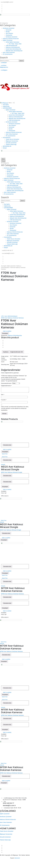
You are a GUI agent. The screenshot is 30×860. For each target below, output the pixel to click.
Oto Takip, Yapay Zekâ (15, 43)
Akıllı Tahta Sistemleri (9, 52)
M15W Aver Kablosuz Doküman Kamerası (12, 318)
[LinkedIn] (4, 347)
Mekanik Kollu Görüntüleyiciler (14, 50)
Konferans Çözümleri (8, 28)
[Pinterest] (4, 343)
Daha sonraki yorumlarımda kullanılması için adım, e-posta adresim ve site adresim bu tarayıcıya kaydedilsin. (15, 408)
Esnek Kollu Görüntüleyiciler (13, 49)
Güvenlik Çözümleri (12, 242)
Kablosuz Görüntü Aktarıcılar (11, 38)
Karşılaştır (5, 333)
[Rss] (3, 12)
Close (3, 161)
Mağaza (4, 70)
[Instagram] (3, 8)
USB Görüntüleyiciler (11, 45)
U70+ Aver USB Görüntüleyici (9, 316)
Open (3, 159)
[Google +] (4, 345)
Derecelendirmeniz (6, 383)
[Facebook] (3, 5)
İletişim (4, 62)
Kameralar (8, 30)
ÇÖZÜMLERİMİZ (8, 207)
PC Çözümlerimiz (7, 54)
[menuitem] (6, 104)
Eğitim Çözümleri (7, 40)
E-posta (3, 399)
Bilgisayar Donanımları (13, 240)
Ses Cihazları (9, 33)
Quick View (5, 453)
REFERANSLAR (8, 246)
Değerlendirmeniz (6, 385)
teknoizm (17, 858)
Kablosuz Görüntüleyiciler (13, 47)
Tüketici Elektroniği (12, 244)
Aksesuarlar (9, 35)
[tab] (6, 351)
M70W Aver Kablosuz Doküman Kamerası (12, 593)
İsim (2, 394)
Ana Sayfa (7, 204)
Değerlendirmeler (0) (16, 352)
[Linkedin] (3, 10)
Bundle (8, 31)
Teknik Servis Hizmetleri (13, 239)
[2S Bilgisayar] (15, 87)
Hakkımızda (7, 206)
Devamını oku (7, 445)
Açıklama (5, 352)
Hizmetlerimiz (8, 237)
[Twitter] (3, 6)
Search (21, 60)
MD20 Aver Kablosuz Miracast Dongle (11, 472)
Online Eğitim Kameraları (12, 42)
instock (3, 464)
